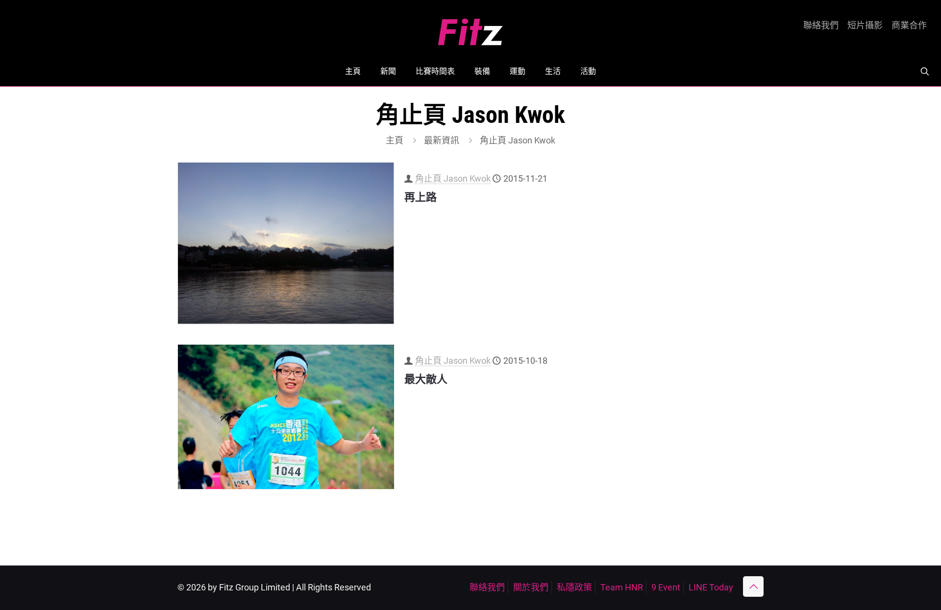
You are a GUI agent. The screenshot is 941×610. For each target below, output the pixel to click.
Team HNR (621, 587)
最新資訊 (441, 140)
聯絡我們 (821, 25)
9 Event (665, 587)
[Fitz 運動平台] (470, 28)
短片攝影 (865, 25)
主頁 (394, 140)
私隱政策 (574, 587)
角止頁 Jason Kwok (453, 178)
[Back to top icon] (753, 586)
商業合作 (909, 25)
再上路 (420, 197)
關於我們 (530, 587)
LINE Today (711, 587)
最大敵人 (425, 379)
